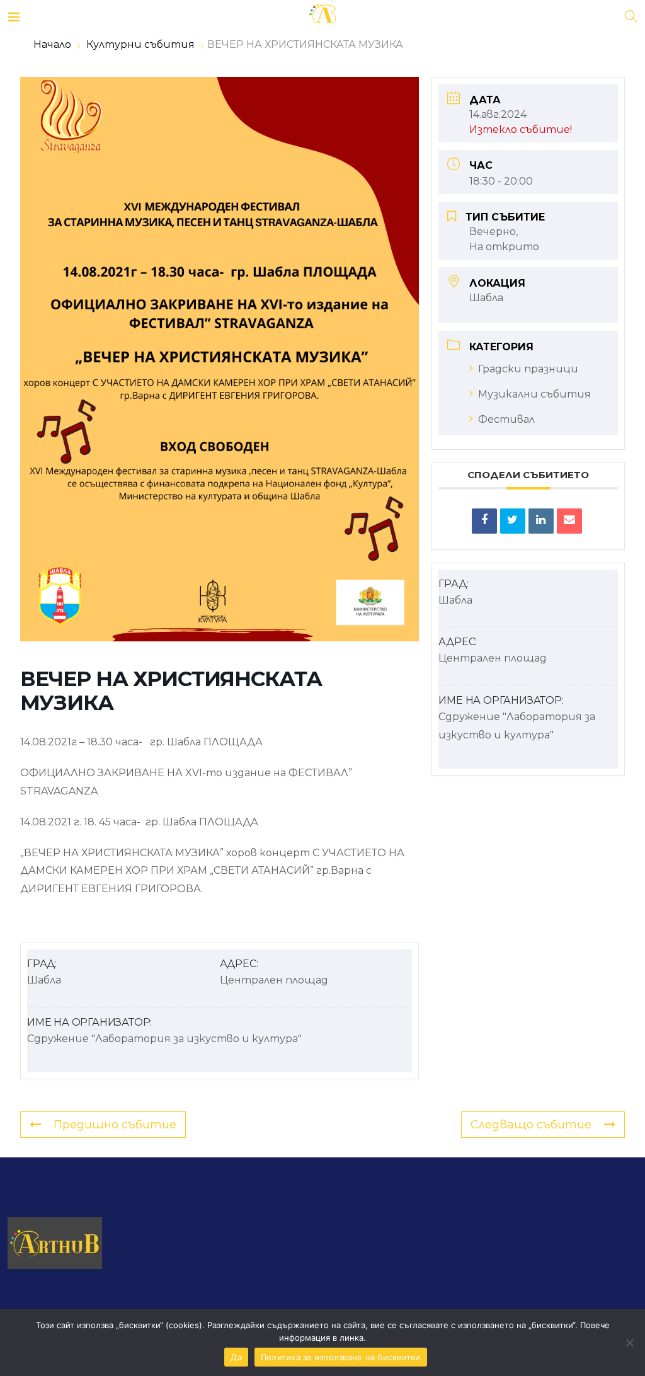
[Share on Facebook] (484, 521)
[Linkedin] (541, 521)
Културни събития (140, 44)
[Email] (569, 521)
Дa (236, 1357)
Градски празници (528, 369)
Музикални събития (534, 394)
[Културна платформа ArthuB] (322, 16)
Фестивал (506, 419)
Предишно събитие (115, 1125)
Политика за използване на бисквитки (341, 1357)
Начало (53, 44)
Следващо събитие (531, 1125)
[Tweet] (512, 521)
